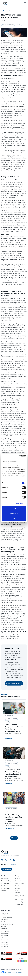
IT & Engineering (5, 931)
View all (14, 838)
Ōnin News (18, 886)
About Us (17, 878)
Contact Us (18, 881)
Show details (19, 503)
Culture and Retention (8, 24)
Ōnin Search (4, 886)
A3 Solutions (4, 890)
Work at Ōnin (19, 899)
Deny (14, 518)
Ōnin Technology (5, 883)
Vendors (17, 888)
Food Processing (5, 921)
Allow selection (14, 513)
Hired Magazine (19, 883)
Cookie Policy (19, 904)
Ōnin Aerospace (5, 888)
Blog (8, 721)
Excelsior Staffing (6, 881)
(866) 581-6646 (12, 864)
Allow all (14, 508)
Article (19, 24)
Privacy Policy (19, 902)
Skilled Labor (4, 942)
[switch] (24, 487)
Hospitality (4, 928)
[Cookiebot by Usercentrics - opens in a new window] (19, 456)
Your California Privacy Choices (13, 972)
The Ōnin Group (5, 878)
